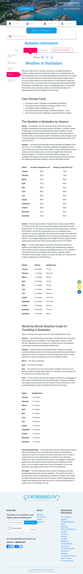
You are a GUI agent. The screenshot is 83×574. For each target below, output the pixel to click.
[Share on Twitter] (42, 57)
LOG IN (66, 9)
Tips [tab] (30, 50)
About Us (40, 515)
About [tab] (16, 50)
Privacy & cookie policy (48, 569)
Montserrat (65, 541)
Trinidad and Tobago (68, 556)
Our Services (41, 517)
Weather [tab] (10, 74)
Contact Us (41, 522)
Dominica (64, 534)
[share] (79, 292)
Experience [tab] (44, 50)
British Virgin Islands (68, 529)
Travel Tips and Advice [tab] (11, 80)
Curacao (64, 532)
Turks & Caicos (66, 558)
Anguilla (64, 519)
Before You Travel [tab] (11, 68)
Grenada (64, 536)
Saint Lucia (65, 546)
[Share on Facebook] (47, 57)
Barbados (16, 23)
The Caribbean (66, 517)
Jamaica (64, 539)
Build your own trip (19, 36)
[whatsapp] (79, 282)
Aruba (63, 524)
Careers (39, 519)
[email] (79, 287)
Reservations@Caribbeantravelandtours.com (21, 539)
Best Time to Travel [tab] (12, 55)
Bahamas (64, 553)
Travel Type (52, 23)
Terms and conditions (35, 569)
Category (68, 23)
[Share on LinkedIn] (52, 57)
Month (32, 23)
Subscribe (30, 522)
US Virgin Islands (67, 561)
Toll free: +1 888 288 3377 (16, 542)
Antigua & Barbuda (67, 522)
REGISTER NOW (75, 9)
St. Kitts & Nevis (66, 544)
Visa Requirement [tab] (12, 62)
